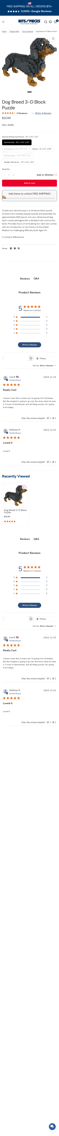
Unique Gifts (14, 31)
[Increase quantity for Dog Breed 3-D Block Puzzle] (13, 175)
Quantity (6, 169)
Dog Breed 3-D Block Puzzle (15, 511)
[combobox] (44, 365)
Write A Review (43, 113)
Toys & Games (27, 31)
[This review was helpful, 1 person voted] (48, 418)
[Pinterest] (18, 248)
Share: (5, 248)
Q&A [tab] (36, 278)
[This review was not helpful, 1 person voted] (53, 418)
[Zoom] (53, 38)
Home (4, 31)
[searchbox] (15, 358)
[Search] (45, 22)
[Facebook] (11, 248)
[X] (14, 248)
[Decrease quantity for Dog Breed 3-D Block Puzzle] (4, 175)
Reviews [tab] (25, 278)
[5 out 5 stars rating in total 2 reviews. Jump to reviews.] (10, 521)
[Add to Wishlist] (24, 487)
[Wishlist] (50, 22)
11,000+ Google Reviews (36, 11)
